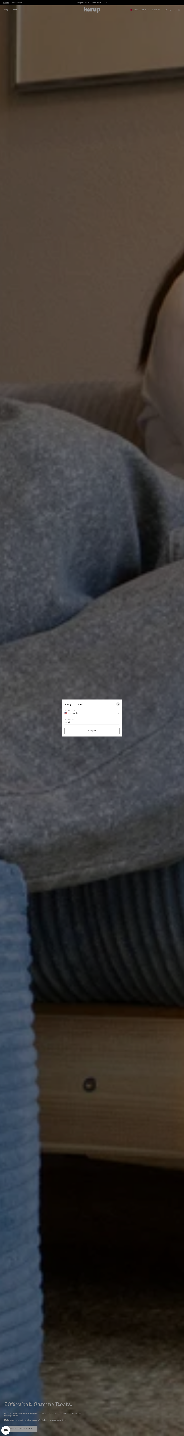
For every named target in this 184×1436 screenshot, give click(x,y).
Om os (14, 10)
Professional (17, 2)
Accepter (92, 731)
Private (6, 2)
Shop (6, 10)
